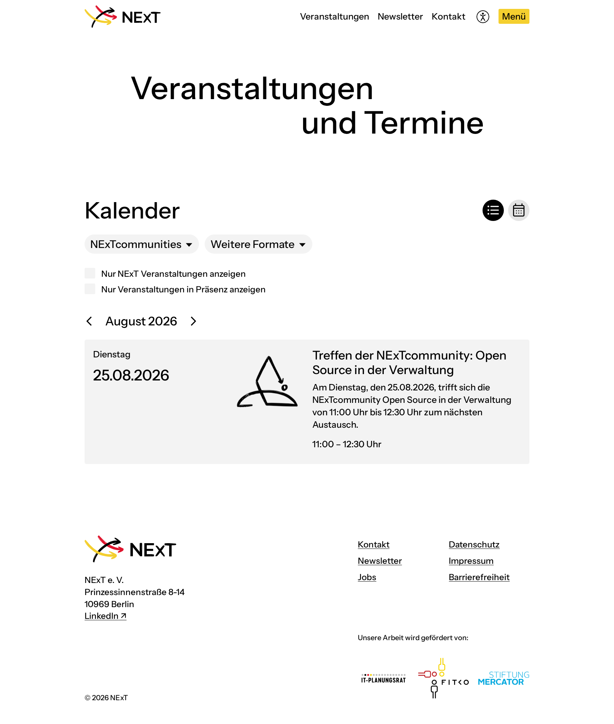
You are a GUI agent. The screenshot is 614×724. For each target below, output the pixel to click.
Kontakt (448, 16)
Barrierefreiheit (479, 577)
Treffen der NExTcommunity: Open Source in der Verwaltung (409, 362)
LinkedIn (102, 616)
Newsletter (400, 16)
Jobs (367, 577)
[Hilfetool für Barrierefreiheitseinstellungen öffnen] (482, 16)
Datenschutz (474, 544)
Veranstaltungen (334, 16)
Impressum (471, 561)
